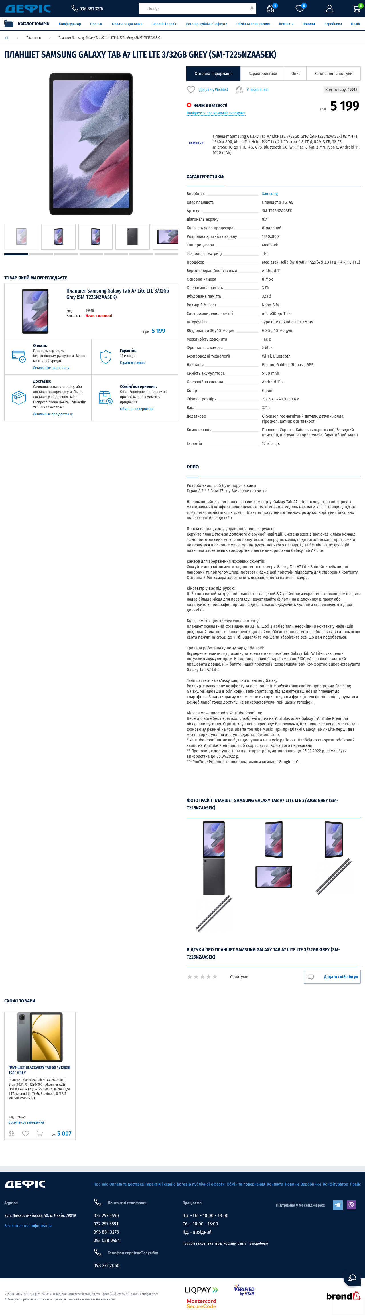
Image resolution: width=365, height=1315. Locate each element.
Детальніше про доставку (53, 414)
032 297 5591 (106, 1224)
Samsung (270, 193)
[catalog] (29, 23)
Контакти (286, 24)
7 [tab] (166, 254)
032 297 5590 (106, 1215)
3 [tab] (66, 254)
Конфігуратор (70, 24)
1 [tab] (16, 254)
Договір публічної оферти (206, 24)
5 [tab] (116, 254)
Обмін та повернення (253, 24)
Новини (309, 24)
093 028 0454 (107, 1240)
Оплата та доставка (127, 24)
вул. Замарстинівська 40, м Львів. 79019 (40, 1215)
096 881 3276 (106, 1232)
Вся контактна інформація (28, 1225)
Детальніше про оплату (51, 368)
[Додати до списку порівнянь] (11, 1133)
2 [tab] (41, 254)
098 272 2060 (106, 1265)
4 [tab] (91, 254)
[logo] (6, 37)
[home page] (25, 1184)
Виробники (333, 24)
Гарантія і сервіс (164, 24)
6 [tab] (141, 254)
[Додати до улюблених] (25, 1133)
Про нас (96, 24)
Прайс (356, 24)
